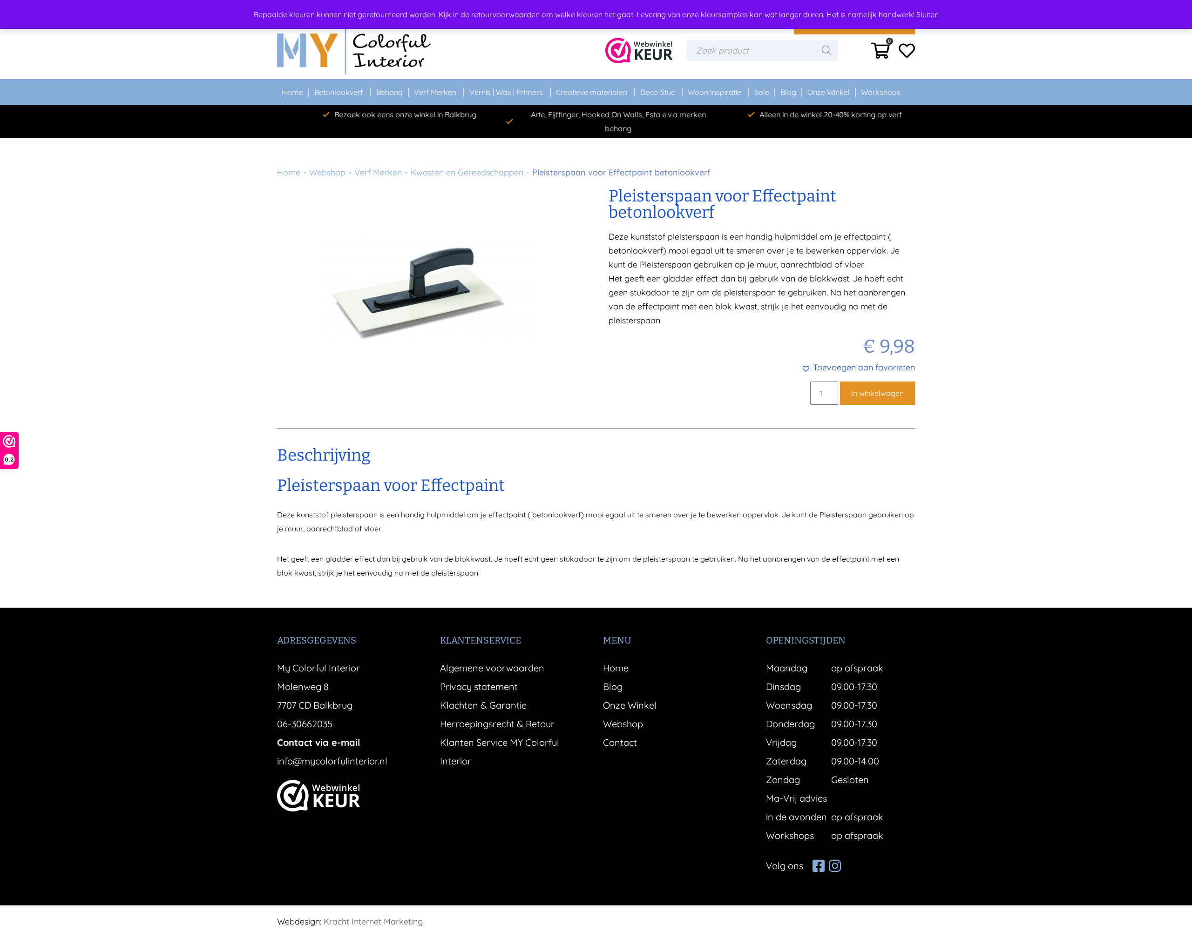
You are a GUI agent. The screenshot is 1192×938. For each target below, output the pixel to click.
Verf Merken (435, 92)
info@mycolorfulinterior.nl (332, 761)
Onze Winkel (828, 92)
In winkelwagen (877, 393)
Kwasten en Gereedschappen (467, 172)
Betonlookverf (338, 92)
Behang (389, 92)
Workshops (881, 92)
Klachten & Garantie (483, 705)
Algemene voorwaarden (492, 668)
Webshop (327, 172)
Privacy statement (479, 686)
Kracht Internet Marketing (373, 921)
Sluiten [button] (927, 14)
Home (292, 92)
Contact (620, 742)
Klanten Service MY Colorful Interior (499, 752)
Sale (761, 92)
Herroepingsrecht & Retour (497, 724)
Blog (788, 92)
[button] (858, 368)
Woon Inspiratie (714, 92)
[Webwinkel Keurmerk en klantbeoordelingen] (639, 50)
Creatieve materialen (591, 92)
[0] (880, 54)
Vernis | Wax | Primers (506, 92)
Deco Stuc (657, 92)
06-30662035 (304, 724)
